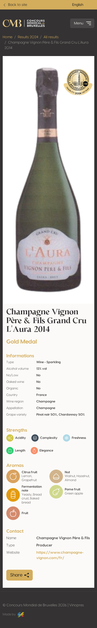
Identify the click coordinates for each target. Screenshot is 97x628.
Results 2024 (28, 37)
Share (16, 575)
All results (51, 37)
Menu (78, 23)
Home (7, 37)
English (77, 5)
